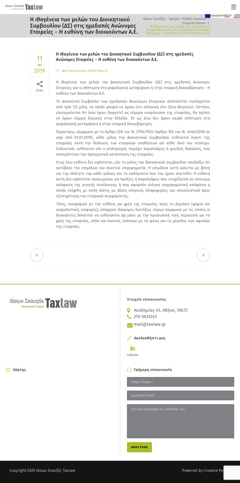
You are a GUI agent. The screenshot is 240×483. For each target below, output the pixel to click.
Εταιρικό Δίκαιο (194, 23)
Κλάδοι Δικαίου (194, 19)
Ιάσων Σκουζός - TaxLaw (161, 19)
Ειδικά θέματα (98, 70)
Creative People (217, 470)
